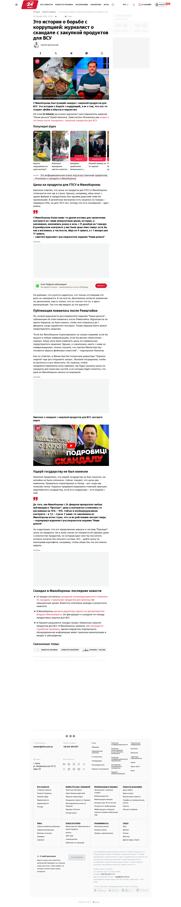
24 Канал (36, 12)
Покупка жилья (100, 830)
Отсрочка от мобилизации (105, 806)
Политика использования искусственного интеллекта (117, 751)
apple (114, 890)
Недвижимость (101, 823)
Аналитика (96, 5)
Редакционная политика (97, 752)
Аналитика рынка (101, 826)
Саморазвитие (71, 839)
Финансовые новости (131, 797)
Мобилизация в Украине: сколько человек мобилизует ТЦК (106, 812)
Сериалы (40, 840)
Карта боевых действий (75, 793)
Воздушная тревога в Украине (78, 800)
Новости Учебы (73, 823)
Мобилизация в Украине (106, 787)
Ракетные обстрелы (74, 790)
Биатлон (126, 836)
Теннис (126, 833)
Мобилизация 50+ (101, 796)
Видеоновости (43, 800)
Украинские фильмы (45, 830)
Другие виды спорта (131, 840)
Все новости (46, 5)
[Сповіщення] (134, 4)
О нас (94, 743)
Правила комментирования (118, 773)
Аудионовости (43, 803)
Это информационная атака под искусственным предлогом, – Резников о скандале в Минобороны (70, 177)
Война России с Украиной (78, 787)
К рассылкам (77, 857)
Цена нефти (128, 790)
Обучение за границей (75, 843)
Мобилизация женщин (103, 799)
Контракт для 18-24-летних (105, 803)
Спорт (126, 823)
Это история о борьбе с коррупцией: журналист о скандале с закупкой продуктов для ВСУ (83, 12)
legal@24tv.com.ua (122, 877)
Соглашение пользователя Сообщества (116, 766)
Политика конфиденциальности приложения (119, 759)
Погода (40, 807)
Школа (68, 833)
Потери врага (71, 813)
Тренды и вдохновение (103, 833)
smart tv (127, 890)
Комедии (40, 836)
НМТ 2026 (69, 836)
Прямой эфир (42, 797)
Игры (106, 5)
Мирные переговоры (74, 797)
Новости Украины (64, 5)
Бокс (125, 826)
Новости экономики (132, 787)
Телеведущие (97, 761)
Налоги (126, 806)
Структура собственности (136, 757)
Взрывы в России (73, 809)
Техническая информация (136, 743)
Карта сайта (135, 766)
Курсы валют (128, 793)
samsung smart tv (142, 890)
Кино (39, 823)
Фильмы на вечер (44, 833)
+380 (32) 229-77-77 (108, 874)
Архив (133, 762)
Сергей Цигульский (49, 45)
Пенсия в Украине (130, 809)
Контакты (134, 749)
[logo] (30, 4)
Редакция (95, 747)
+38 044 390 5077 (70, 747)
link (64, 764)
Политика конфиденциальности (119, 743)
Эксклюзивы (81, 5)
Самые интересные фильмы (48, 826)
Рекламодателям (98, 765)
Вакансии (134, 753)
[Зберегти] (102, 53)
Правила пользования (100, 769)
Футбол (126, 830)
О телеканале (97, 757)
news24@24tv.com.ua (43, 747)
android (100, 890)
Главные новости (44, 790)
